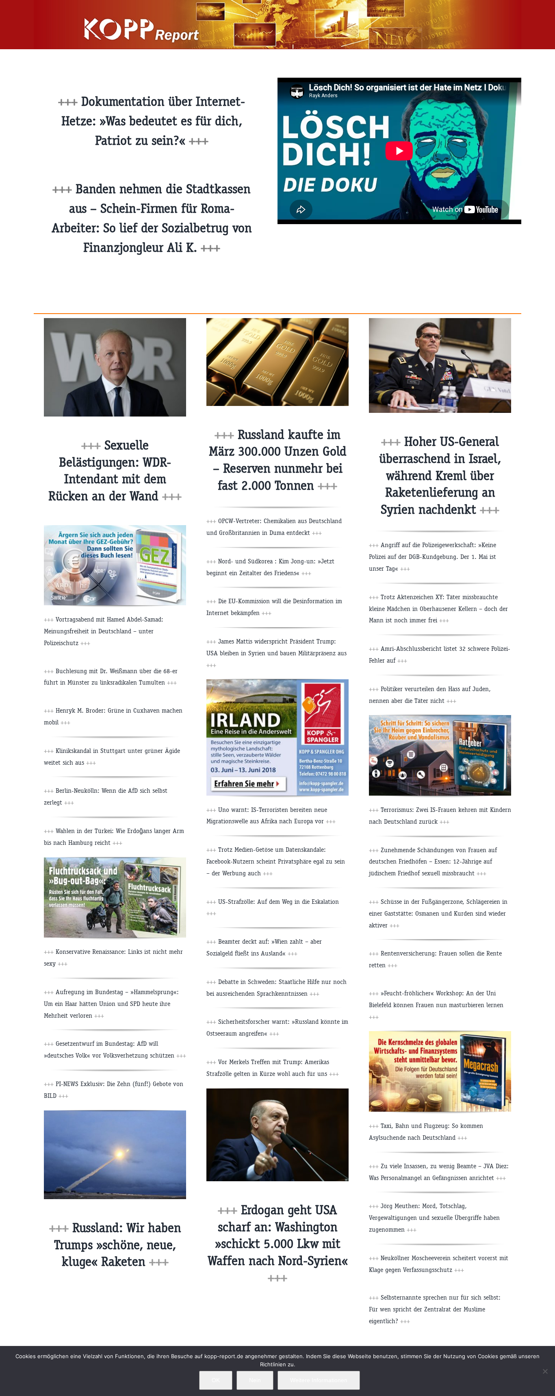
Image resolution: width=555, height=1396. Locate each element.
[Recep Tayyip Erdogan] (277, 1091)
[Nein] (545, 1371)
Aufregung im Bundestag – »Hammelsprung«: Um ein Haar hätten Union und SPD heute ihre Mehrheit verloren (111, 1003)
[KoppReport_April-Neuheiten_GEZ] (115, 528)
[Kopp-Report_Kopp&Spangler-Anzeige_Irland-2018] (277, 682)
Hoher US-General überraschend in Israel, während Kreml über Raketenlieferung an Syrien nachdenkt (440, 475)
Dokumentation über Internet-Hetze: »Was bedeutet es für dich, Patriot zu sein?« (153, 121)
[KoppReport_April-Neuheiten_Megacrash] (440, 1034)
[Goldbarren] (277, 321)
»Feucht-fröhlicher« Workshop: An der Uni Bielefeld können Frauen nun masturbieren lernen (436, 1005)
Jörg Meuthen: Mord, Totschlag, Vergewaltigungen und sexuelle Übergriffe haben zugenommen (434, 1217)
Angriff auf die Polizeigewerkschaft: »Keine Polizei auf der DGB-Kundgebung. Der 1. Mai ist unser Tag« (432, 556)
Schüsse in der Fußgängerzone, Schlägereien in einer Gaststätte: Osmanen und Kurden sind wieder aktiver (438, 913)
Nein (255, 1380)
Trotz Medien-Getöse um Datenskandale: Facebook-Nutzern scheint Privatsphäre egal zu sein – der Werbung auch (275, 861)
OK (216, 1380)
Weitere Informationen (318, 1380)
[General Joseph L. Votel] (440, 321)
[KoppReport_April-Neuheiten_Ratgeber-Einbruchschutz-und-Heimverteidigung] (440, 718)
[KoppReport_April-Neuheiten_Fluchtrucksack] (115, 860)
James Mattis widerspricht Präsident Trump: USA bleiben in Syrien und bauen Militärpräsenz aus (276, 653)
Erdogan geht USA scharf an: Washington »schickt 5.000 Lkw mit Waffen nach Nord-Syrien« (278, 1243)
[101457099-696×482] (115, 321)
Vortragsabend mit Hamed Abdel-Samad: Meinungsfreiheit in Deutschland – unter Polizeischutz (103, 631)
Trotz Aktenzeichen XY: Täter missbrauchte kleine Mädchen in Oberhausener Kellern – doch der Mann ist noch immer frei (438, 608)
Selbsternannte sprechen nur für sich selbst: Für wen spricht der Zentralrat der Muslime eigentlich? (435, 1309)
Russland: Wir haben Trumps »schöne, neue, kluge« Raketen (117, 1244)
